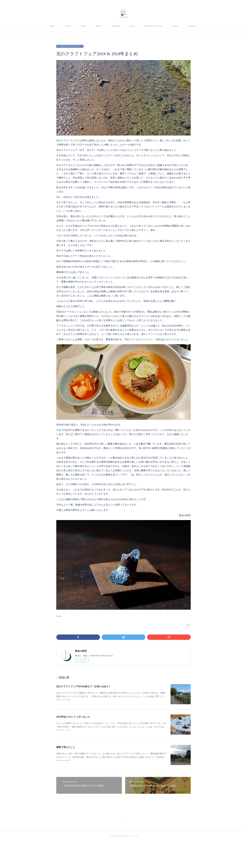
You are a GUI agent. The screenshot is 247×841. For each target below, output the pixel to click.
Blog (132, 26)
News (83, 26)
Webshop (116, 26)
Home (52, 26)
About (68, 26)
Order (175, 26)
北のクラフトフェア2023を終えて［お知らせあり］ (83, 686)
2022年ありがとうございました (73, 716)
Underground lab (153, 26)
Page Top (123, 822)
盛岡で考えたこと (65, 747)
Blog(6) (59, 616)
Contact (193, 26)
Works (99, 26)
